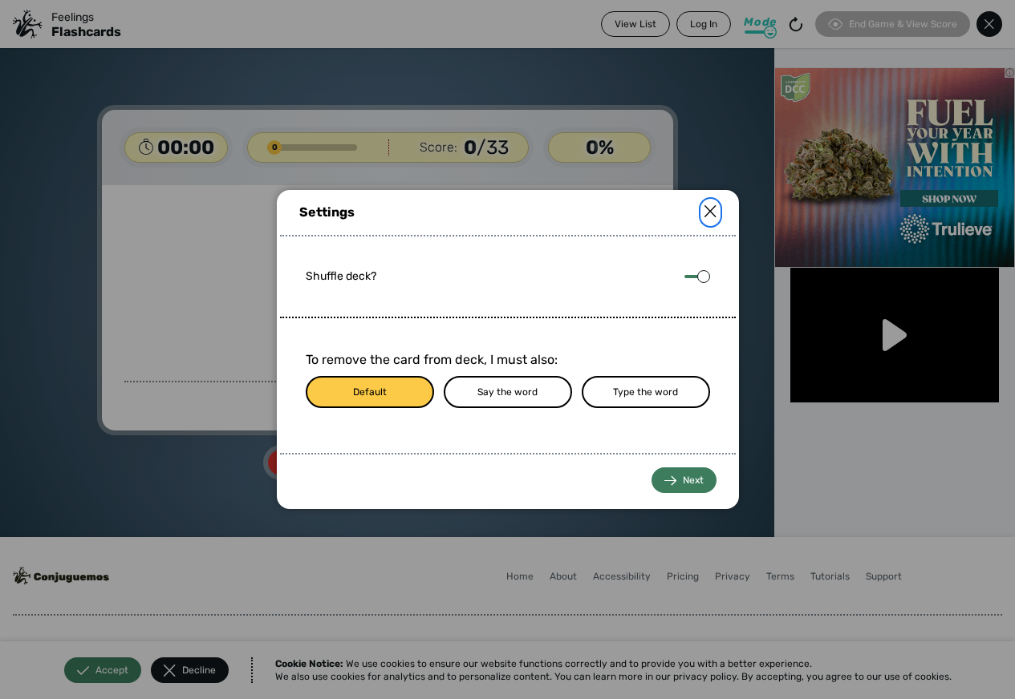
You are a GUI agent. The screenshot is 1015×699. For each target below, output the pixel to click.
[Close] (710, 212)
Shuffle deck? (341, 276)
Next (693, 480)
